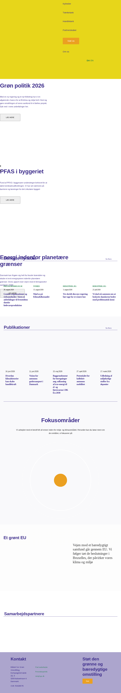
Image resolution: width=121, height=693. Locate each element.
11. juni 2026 (33, 371)
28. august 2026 (9, 290)
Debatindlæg (69, 286)
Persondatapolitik (41, 672)
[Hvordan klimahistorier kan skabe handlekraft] (13, 340)
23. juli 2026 (96, 290)
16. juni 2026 (10, 371)
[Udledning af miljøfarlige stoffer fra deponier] (107, 340)
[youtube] (18, 690)
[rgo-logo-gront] (9, 38)
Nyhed (36, 286)
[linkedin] (22, 690)
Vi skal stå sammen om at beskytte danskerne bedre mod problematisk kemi (104, 297)
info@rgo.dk (39, 676)
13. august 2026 (38, 290)
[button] (90, 72)
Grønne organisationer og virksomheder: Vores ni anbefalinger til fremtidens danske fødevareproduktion (16, 300)
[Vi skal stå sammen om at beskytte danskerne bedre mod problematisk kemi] (105, 271)
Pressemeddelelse (13, 286)
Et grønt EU (15, 537)
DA (88, 60)
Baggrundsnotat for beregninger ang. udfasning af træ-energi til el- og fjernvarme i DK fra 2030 (60, 384)
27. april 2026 (81, 371)
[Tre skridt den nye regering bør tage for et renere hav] (75, 271)
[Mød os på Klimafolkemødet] (45, 271)
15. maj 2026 (57, 371)
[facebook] (11, 690)
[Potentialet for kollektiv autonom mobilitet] (84, 340)
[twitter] (15, 690)
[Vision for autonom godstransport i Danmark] (36, 340)
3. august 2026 (67, 290)
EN (92, 60)
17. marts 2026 (105, 371)
